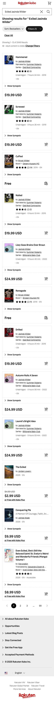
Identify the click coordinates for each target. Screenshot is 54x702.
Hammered (21, 57)
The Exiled (21, 467)
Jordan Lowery (24, 471)
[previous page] (7, 605)
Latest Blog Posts (14, 633)
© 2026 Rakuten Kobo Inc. (18, 661)
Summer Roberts (34, 64)
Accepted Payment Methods (19, 654)
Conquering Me (23, 510)
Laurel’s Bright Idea (26, 421)
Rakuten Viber (33, 682)
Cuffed (19, 156)
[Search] (48, 11)
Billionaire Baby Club (31, 255)
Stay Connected (13, 640)
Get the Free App (13, 647)
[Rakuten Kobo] (27, 3)
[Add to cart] (46, 95)
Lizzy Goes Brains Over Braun (30, 245)
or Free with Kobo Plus (15, 500)
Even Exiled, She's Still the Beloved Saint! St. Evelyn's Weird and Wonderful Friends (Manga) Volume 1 (32, 555)
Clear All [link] (8, 35)
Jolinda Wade (24, 518)
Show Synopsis (14, 86)
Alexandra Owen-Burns (38, 567)
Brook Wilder (24, 160)
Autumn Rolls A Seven (27, 375)
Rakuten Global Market (19, 686)
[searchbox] (21, 11)
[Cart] (49, 3)
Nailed (19, 195)
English (18, 672)
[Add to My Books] (46, 183)
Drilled (19, 329)
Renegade (21, 290)
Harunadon (23, 564)
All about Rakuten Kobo (17, 618)
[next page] (46, 605)
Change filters (32, 45)
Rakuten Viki (19, 682)
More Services (19, 689)
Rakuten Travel (37, 686)
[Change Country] (6, 673)
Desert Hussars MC (31, 163)
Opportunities (12, 626)
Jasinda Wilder (24, 61)
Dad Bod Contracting (32, 67)
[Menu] (4, 3)
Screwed (20, 106)
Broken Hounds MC (31, 298)
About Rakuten (34, 689)
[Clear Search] (41, 11)
